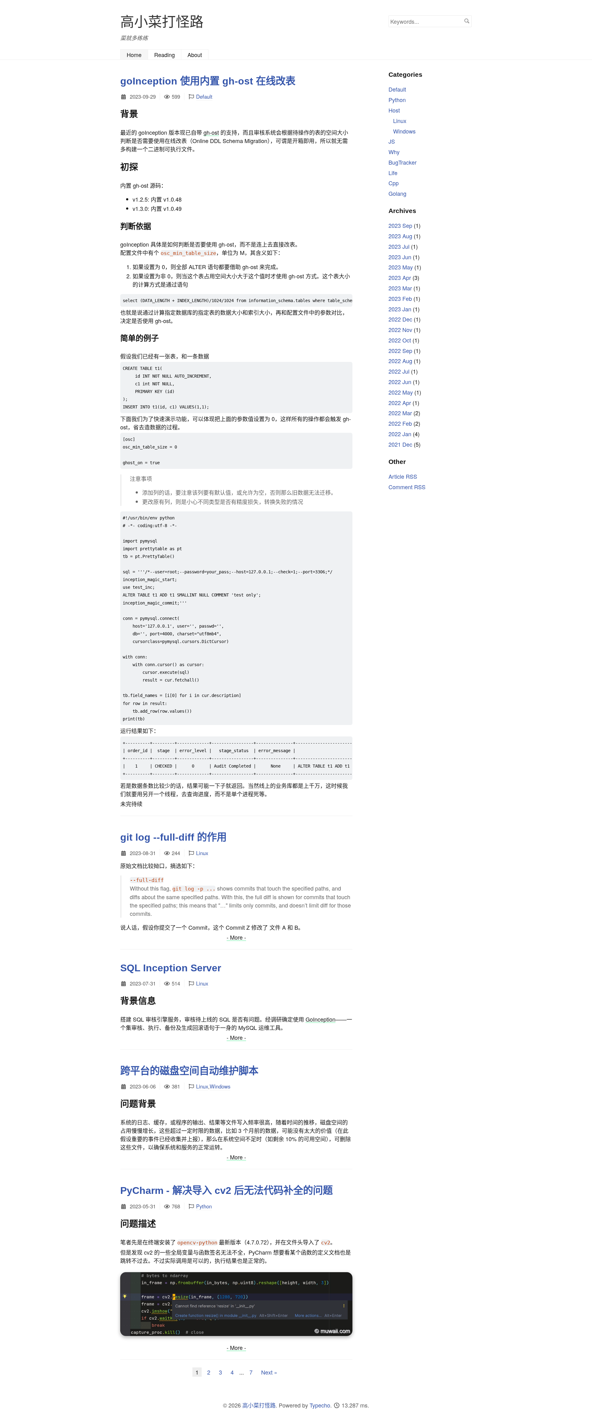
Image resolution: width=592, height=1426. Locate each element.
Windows (220, 1086)
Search (467, 21)
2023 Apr (399, 277)
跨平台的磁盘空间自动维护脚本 (189, 1070)
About (194, 55)
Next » (269, 1372)
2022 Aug (400, 361)
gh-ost (211, 132)
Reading (164, 55)
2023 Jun (399, 256)
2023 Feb (400, 298)
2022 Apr (399, 402)
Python (204, 1206)
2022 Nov (400, 330)
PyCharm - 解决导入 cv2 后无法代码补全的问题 (226, 1190)
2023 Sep (400, 225)
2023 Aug (400, 236)
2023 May (400, 267)
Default (204, 96)
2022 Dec (400, 319)
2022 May (400, 392)
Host (394, 110)
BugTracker (402, 162)
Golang (397, 193)
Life (392, 172)
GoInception (320, 1019)
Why (394, 152)
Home (134, 55)
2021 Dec (400, 444)
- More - (236, 937)
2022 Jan (399, 434)
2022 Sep (400, 350)
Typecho (320, 1405)
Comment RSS (407, 486)
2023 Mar (400, 288)
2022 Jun (399, 382)
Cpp (393, 183)
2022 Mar (400, 413)
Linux (202, 853)
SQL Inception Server (170, 967)
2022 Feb (400, 423)
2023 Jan (399, 309)
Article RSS (402, 476)
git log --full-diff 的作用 (173, 837)
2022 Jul (398, 371)
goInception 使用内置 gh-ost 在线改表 (207, 81)
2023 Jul (398, 246)
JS (391, 141)
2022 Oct (399, 340)
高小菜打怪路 (162, 21)
